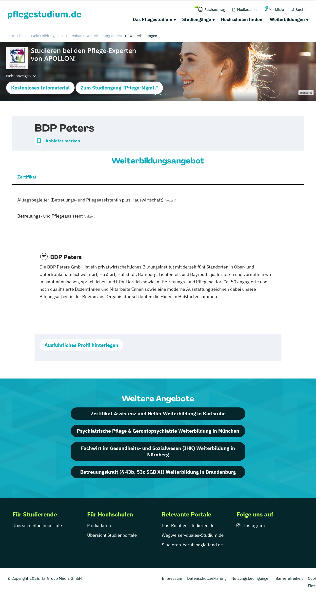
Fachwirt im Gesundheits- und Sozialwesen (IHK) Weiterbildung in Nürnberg (158, 451)
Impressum (172, 578)
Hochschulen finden (241, 19)
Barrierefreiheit (289, 578)
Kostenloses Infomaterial (40, 87)
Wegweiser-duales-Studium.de (193, 535)
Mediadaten (99, 525)
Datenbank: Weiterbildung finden (94, 35)
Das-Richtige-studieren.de (188, 525)
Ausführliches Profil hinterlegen (81, 345)
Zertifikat (27, 177)
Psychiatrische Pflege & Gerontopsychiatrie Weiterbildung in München (158, 430)
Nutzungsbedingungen (251, 578)
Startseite (15, 35)
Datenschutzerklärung (206, 578)
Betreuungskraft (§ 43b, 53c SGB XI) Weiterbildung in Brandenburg (158, 471)
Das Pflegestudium (152, 19)
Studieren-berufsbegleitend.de (192, 545)
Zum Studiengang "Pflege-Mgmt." (119, 87)
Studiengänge (196, 19)
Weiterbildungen (287, 19)
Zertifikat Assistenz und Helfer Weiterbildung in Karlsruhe (158, 413)
